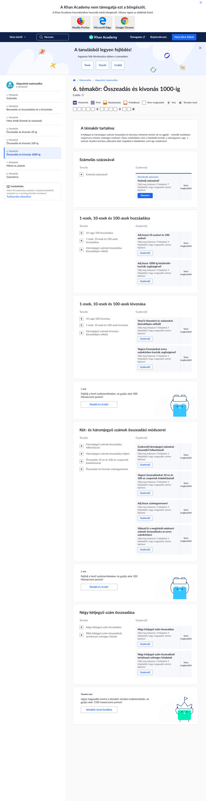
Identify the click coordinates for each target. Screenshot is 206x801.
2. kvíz (83, 572)
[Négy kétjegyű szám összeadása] (124, 109)
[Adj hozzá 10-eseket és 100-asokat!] (79, 109)
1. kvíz (83, 389)
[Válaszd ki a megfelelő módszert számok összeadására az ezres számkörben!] (115, 109)
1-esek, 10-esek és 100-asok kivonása (112, 304)
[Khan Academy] (103, 37)
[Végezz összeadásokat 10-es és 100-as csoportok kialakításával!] (106, 109)
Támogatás (136, 37)
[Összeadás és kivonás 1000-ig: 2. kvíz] (120, 109)
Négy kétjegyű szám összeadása (107, 613)
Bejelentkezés (158, 37)
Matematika (85, 80)
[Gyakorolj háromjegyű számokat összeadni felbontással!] (102, 109)
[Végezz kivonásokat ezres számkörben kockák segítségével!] (93, 109)
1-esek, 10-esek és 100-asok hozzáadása (115, 218)
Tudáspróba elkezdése (19, 196)
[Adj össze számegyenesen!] (111, 109)
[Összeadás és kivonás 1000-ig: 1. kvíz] (97, 109)
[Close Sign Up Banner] (200, 48)
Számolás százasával (97, 160)
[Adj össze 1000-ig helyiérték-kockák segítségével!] (84, 109)
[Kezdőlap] (74, 80)
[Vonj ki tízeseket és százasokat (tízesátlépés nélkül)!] (88, 109)
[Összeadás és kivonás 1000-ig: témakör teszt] (133, 109)
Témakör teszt (87, 694)
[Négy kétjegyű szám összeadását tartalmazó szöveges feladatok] (129, 109)
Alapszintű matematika (106, 80)
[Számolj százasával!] (75, 109)
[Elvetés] (200, 2)
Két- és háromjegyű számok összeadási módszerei (123, 430)
